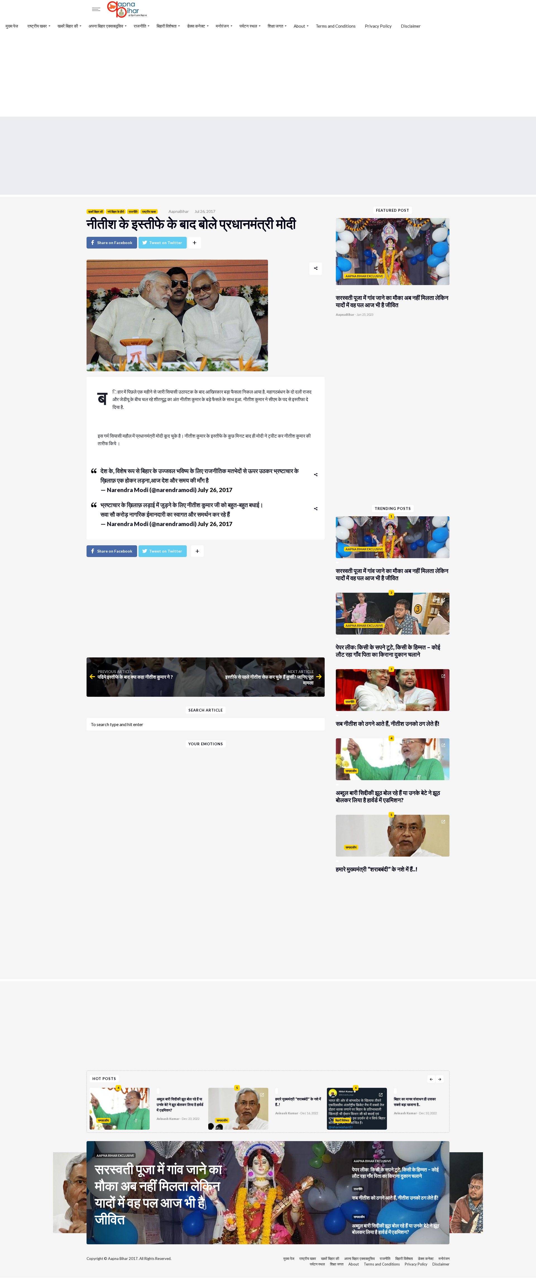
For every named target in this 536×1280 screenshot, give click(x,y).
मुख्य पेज (12, 25)
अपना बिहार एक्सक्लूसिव (105, 25)
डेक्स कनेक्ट (196, 25)
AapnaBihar (179, 211)
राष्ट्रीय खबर (37, 25)
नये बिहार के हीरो (115, 211)
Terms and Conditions (336, 25)
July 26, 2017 (215, 489)
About (299, 25)
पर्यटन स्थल (248, 25)
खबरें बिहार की (68, 25)
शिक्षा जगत (275, 25)
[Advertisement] (268, 75)
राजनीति (140, 25)
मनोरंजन (222, 25)
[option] (149, 1107)
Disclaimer (411, 25)
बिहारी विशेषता (166, 25)
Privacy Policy (378, 25)
